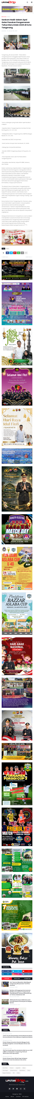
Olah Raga (5, 1070)
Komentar (27, 978)
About (12, 1096)
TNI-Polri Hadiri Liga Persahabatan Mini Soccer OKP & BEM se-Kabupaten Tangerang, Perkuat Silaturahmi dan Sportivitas (17, 1052)
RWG (20, 1094)
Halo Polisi (5, 1068)
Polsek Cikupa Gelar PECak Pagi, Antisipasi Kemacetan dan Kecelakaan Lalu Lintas (15, 1059)
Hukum (11, 1068)
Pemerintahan (13, 1070)
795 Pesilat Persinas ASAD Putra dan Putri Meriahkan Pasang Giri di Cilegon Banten (21, 1001)
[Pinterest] (15, 253)
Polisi (29, 1070)
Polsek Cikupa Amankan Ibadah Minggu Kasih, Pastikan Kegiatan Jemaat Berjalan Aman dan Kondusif (16, 1044)
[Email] (22, 253)
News (8, 16)
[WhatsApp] (18, 253)
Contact (18, 1096)
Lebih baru (5, 257)
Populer (6, 978)
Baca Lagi (17, 978)
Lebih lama (29, 257)
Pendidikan (22, 1070)
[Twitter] (11, 253)
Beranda (4, 16)
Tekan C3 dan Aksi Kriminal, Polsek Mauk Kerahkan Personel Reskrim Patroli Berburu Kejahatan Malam (18, 1036)
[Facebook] (7, 253)
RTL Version (25, 1096)
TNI (13, 1073)
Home (7, 1096)
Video (18, 1073)
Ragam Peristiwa (6, 1073)
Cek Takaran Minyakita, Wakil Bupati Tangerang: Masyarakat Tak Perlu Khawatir (20, 984)
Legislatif (18, 1068)
